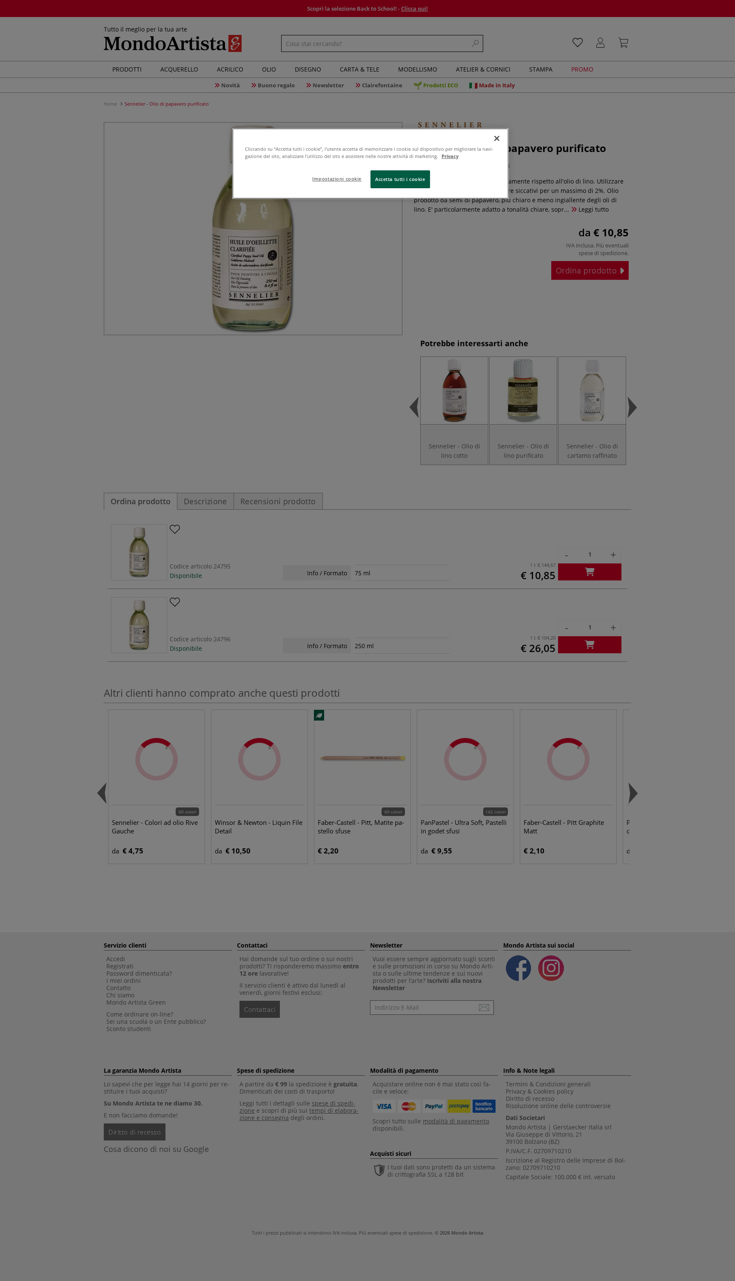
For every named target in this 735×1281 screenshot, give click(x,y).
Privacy (450, 156)
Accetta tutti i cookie (400, 179)
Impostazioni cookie (337, 178)
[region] (370, 163)
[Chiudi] (496, 138)
